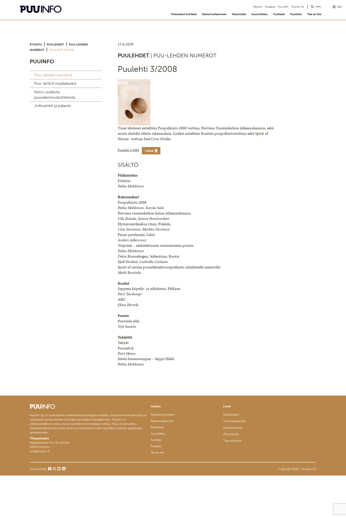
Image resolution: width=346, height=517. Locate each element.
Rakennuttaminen (214, 14)
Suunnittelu (260, 14)
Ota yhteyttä (231, 434)
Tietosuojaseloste (234, 421)
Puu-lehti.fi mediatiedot (55, 83)
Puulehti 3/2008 (128, 150)
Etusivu (36, 44)
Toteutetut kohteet (184, 14)
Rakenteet (239, 14)
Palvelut (257, 6)
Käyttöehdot (231, 414)
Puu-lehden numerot (53, 75)
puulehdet (55, 44)
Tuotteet (279, 14)
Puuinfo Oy (297, 6)
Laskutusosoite (232, 427)
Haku (318, 6)
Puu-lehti (283, 6)
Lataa (149, 151)
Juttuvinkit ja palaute (52, 105)
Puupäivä (270, 6)
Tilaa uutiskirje (232, 440)
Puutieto (296, 14)
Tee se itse (314, 14)
